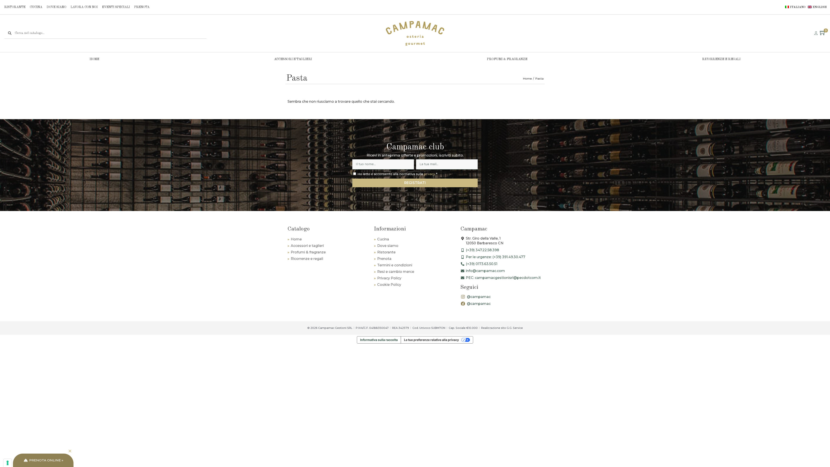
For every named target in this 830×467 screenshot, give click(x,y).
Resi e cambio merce (395, 272)
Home (94, 59)
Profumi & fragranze (507, 59)
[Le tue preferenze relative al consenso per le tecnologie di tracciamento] (7, 463)
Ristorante (15, 7)
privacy (429, 174)
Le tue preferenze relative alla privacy (431, 340)
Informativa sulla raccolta (379, 340)
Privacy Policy (389, 278)
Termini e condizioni (394, 265)
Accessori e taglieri (293, 59)
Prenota (142, 7)
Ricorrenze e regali (721, 59)
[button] (70, 451)
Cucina (36, 7)
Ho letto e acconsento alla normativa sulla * (397, 174)
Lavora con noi (84, 7)
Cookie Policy (389, 285)
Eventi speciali (116, 7)
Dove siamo (56, 7)
